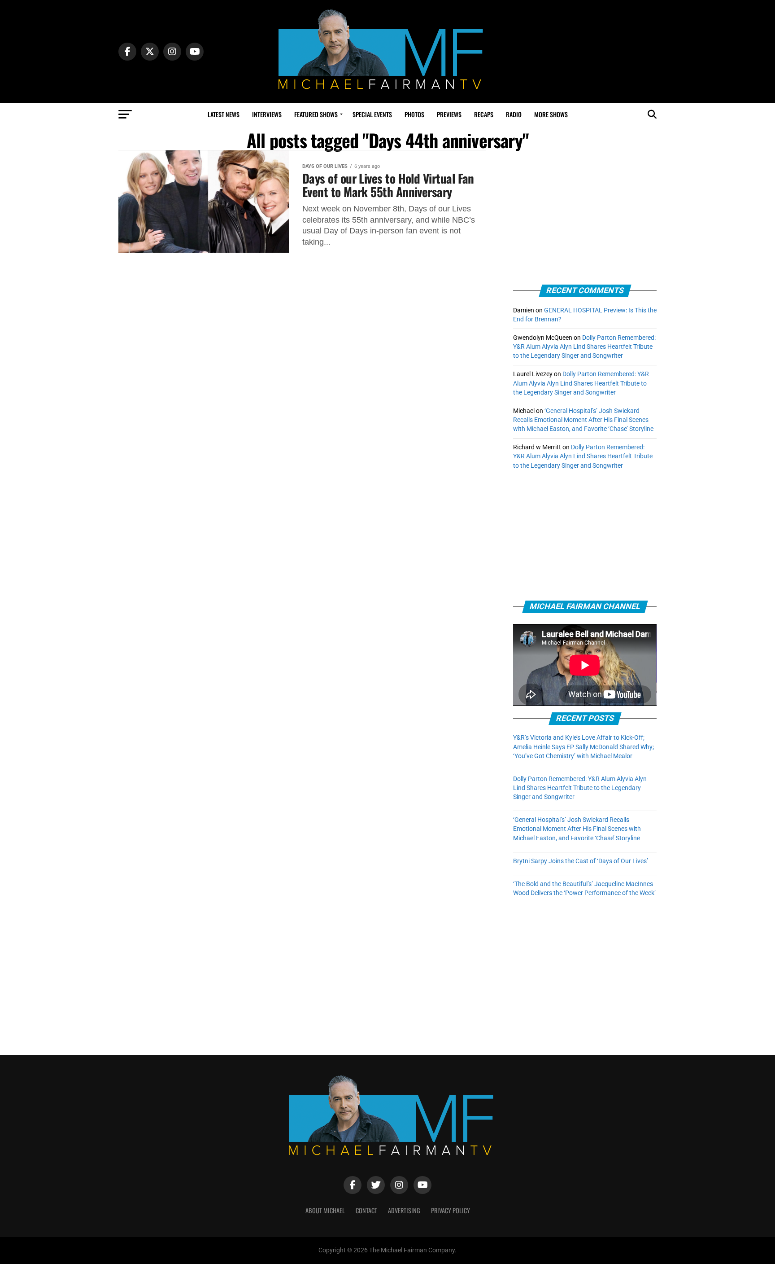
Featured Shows (316, 114)
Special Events (372, 114)
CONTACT (366, 1210)
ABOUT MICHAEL (325, 1210)
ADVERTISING (404, 1210)
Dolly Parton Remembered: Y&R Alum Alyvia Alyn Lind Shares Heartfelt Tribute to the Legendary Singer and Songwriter (584, 347)
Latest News (223, 114)
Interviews (267, 114)
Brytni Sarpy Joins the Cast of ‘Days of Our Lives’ (580, 861)
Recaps (483, 114)
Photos (414, 114)
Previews (449, 114)
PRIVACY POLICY (450, 1210)
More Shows (551, 114)
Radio (514, 114)
